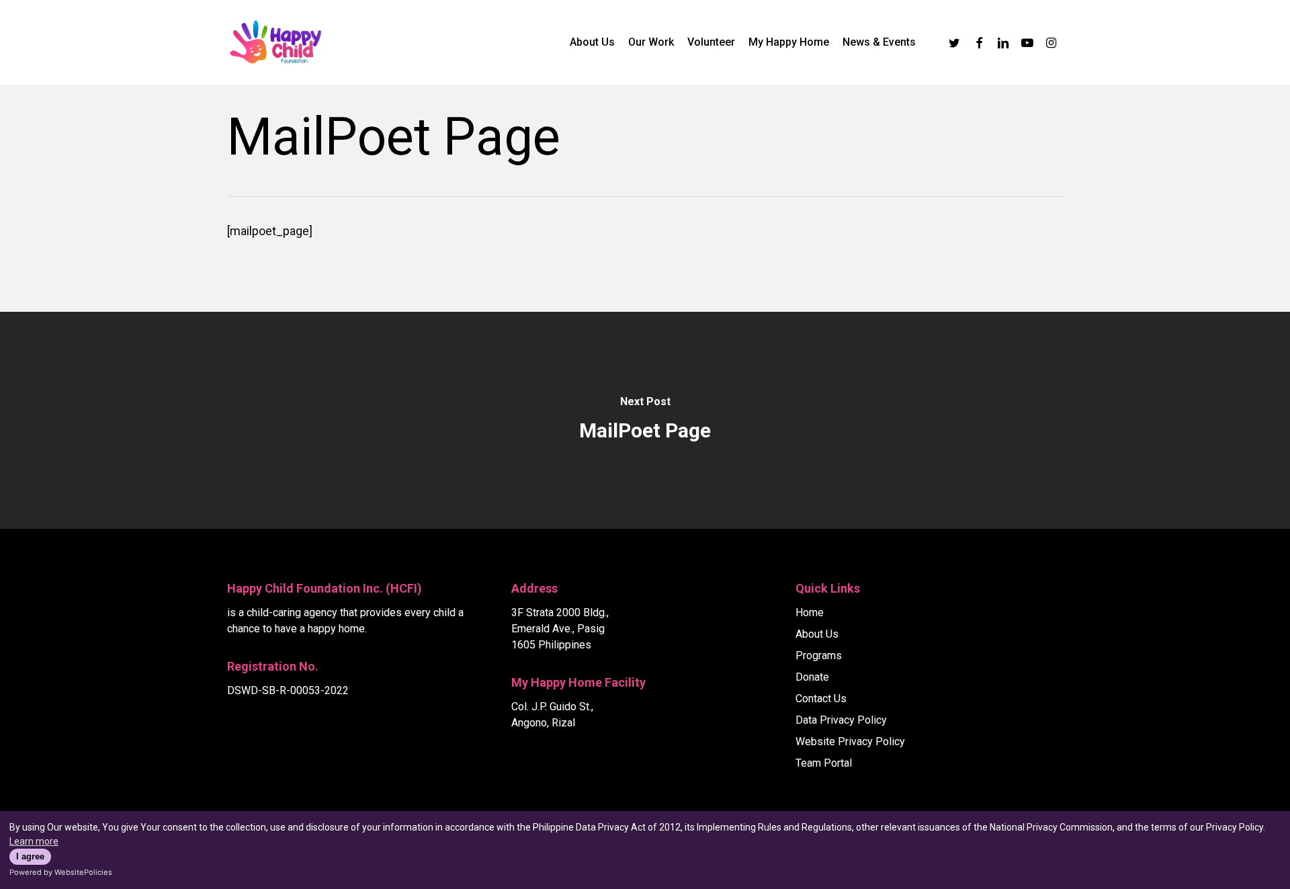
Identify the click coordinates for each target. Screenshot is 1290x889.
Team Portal (824, 763)
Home (810, 612)
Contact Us (821, 698)
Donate (812, 677)
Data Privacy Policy (841, 720)
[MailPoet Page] (645, 420)
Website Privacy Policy (850, 741)
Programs (819, 655)
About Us (817, 634)
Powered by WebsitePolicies (60, 872)
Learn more (33, 841)
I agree (30, 856)
